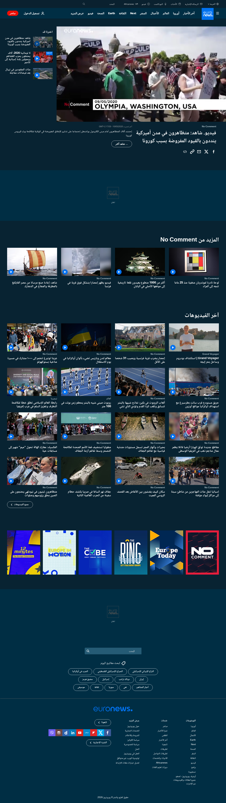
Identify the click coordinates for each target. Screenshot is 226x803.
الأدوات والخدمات (160, 758)
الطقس (164, 736)
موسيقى (81, 687)
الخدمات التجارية (132, 731)
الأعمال (155, 13)
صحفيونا (192, 772)
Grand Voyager (210, 354)
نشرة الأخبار (162, 731)
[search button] (84, 4)
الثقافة (122, 13)
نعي (125, 687)
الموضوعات (191, 721)
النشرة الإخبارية (100, 743)
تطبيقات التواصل (160, 754)
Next (133, 13)
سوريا (111, 687)
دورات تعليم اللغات (159, 767)
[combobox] (100, 4)
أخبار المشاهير (142, 687)
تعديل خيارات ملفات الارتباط (127, 763)
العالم (166, 13)
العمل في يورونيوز (131, 754)
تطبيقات (163, 749)
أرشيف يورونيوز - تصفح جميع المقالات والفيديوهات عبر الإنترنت (184, 780)
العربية (212, 4)
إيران (141, 679)
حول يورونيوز (133, 726)
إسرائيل (105, 679)
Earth (111, 13)
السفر (143, 13)
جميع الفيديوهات (21, 505)
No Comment (211, 278)
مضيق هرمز (87, 679)
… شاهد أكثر (121, 144)
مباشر (13, 13)
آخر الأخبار (188, 13)
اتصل (137, 749)
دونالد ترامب (124, 679)
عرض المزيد (134, 721)
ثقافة (96, 687)
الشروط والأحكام (132, 736)
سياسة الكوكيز (133, 740)
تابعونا (164, 745)
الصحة (100, 13)
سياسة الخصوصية (131, 745)
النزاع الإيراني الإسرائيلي (143, 671)
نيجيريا (54, 398)
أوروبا (176, 13)
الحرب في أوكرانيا (80, 671)
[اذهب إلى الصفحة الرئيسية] (208, 14)
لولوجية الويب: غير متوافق (128, 758)
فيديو (90, 13)
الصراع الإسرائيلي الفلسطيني (110, 671)
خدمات (164, 721)
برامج (193, 767)
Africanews (161, 763)
